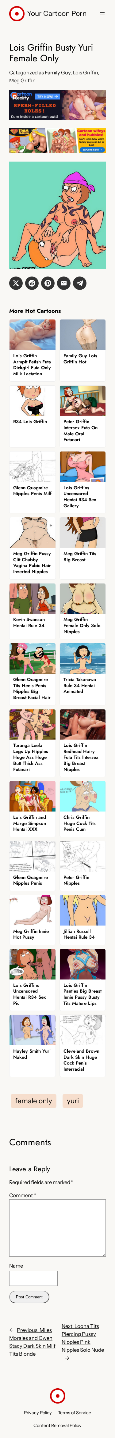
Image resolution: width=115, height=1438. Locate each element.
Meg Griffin (22, 80)
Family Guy (58, 73)
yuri (73, 1101)
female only (33, 1101)
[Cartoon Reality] (57, 118)
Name (16, 1266)
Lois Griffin (85, 73)
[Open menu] (102, 13)
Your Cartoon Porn (57, 13)
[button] (16, 283)
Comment (22, 1195)
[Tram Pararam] (57, 151)
